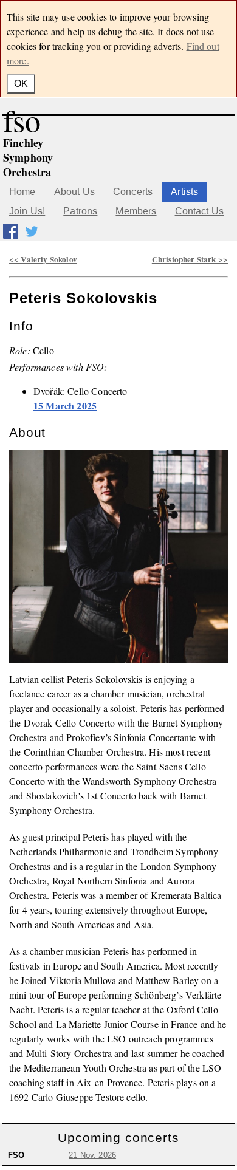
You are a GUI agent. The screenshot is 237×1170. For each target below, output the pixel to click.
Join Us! (27, 211)
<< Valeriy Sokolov (43, 259)
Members (135, 211)
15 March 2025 (65, 405)
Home (22, 191)
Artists (184, 191)
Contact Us (199, 211)
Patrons (80, 211)
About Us (74, 191)
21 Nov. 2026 (92, 1155)
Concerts (133, 191)
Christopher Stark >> (190, 259)
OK (21, 83)
